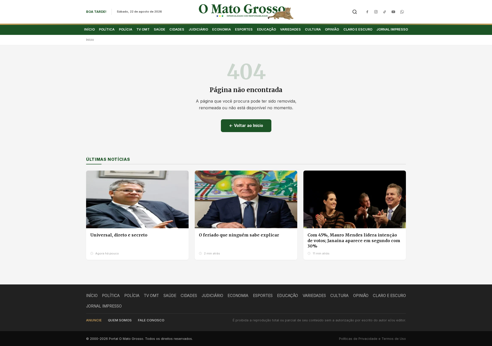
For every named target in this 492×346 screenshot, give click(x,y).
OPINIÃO (332, 29)
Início (90, 40)
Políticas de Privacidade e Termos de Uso (372, 339)
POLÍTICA (107, 29)
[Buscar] (354, 11)
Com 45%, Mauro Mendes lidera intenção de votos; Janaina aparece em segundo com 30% (354, 240)
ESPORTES (244, 29)
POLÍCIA (125, 29)
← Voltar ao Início (246, 125)
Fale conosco (151, 320)
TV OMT (143, 29)
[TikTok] (384, 12)
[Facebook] (367, 12)
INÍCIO (89, 29)
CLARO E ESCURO (357, 29)
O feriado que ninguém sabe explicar (239, 235)
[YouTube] (393, 12)
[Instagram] (376, 12)
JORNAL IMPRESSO (392, 29)
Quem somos (120, 320)
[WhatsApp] (402, 12)
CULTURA (313, 29)
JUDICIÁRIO (198, 29)
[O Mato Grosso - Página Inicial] (246, 11)
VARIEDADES (290, 29)
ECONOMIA (221, 29)
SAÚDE (159, 29)
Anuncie (94, 320)
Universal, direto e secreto (118, 235)
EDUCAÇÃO (266, 29)
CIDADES (176, 29)
